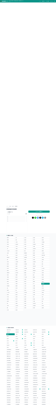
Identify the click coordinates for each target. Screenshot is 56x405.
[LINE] (35, 218)
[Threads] (40, 218)
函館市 (13, 206)
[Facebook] (38, 218)
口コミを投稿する (39, 211)
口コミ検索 (47, 1)
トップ (40, 1)
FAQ (54, 1)
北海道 (10, 206)
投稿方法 (43, 1)
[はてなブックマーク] (43, 218)
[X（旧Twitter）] (33, 218)
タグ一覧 (51, 1)
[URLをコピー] (45, 218)
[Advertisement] (39, 226)
